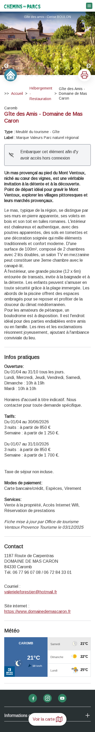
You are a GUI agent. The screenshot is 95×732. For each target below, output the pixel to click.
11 (55, 68)
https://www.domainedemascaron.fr (37, 611)
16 (81, 68)
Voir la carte (44, 719)
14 (71, 68)
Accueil (17, 93)
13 (66, 68)
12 (60, 68)
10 (50, 68)
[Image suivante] (88, 43)
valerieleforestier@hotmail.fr (30, 592)
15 (76, 68)
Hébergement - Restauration (41, 93)
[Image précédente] (6, 43)
